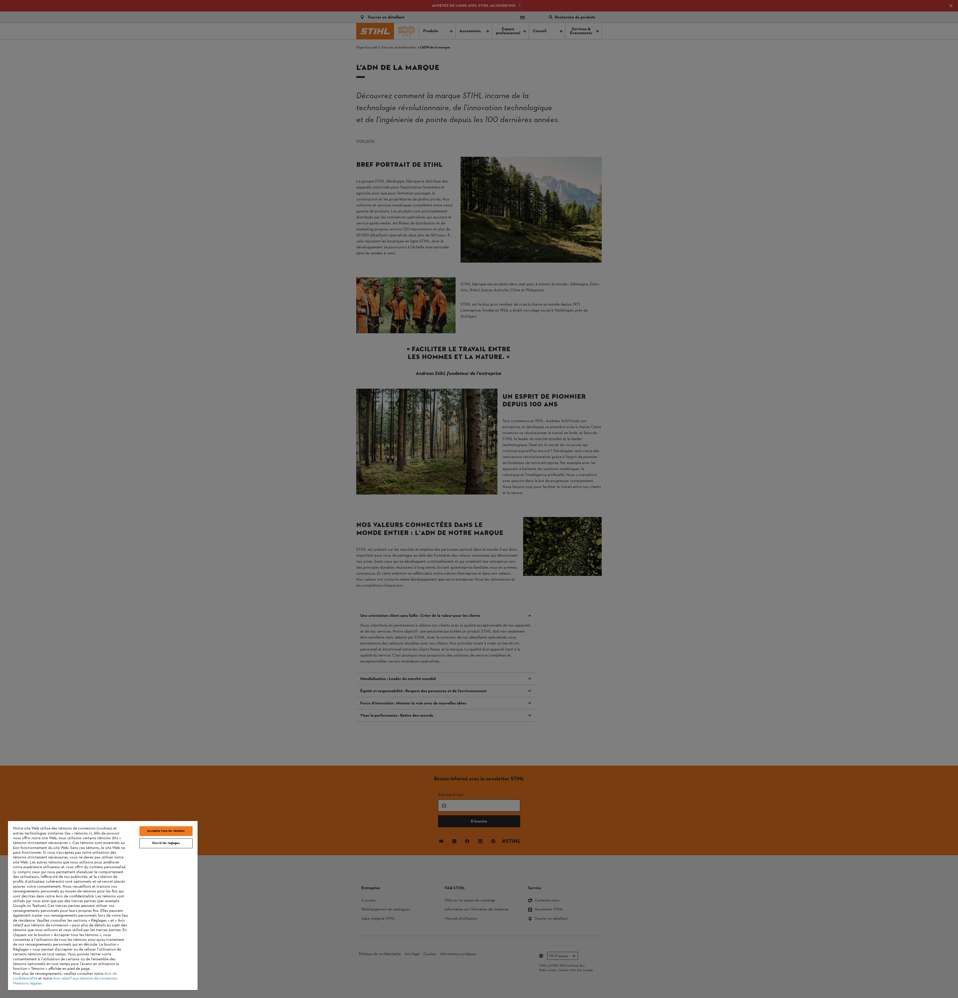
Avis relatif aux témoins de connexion (85, 978)
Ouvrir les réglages (166, 843)
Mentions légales (27, 983)
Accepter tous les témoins (166, 831)
